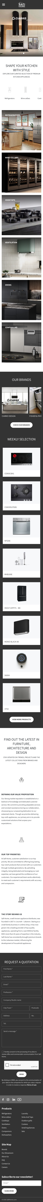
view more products (21, 719)
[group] (10, 91)
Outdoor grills (27, 1120)
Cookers (25, 1124)
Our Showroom (7, 1153)
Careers (4, 1167)
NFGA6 (7, 540)
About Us (5, 1156)
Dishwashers (6, 1135)
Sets (23, 1131)
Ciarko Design (8, 416)
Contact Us (6, 1163)
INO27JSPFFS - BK (12, 608)
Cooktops (5, 1120)
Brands (4, 1149)
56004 (7, 675)
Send (21, 1074)
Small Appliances (28, 1128)
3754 (6, 709)
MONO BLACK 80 (11, 641)
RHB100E (8, 574)
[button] (19, 53)
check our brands (21, 425)
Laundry (25, 1113)
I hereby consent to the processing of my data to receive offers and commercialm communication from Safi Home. (21, 1054)
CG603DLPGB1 (10, 507)
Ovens (4, 1128)
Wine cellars (6, 1117)
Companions (7, 1131)
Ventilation (6, 1124)
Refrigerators (7, 1113)
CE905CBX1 (9, 473)
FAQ (3, 1160)
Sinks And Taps (27, 1117)
